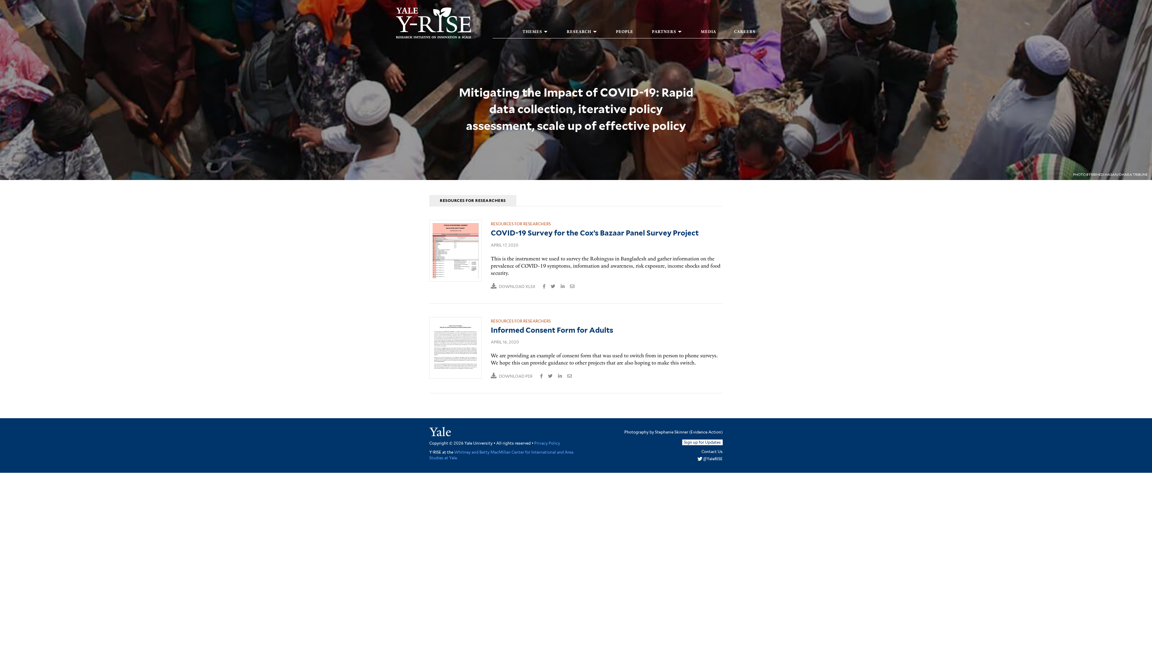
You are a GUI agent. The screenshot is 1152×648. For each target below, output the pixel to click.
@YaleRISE (713, 459)
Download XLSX (517, 286)
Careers (744, 32)
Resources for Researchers (521, 224)
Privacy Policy (547, 443)
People (624, 32)
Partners (664, 32)
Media (708, 32)
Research (579, 32)
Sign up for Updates (702, 442)
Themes (532, 32)
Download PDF (516, 376)
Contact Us (712, 451)
